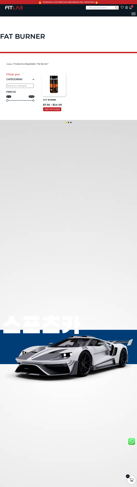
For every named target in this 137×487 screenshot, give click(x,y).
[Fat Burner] (54, 84)
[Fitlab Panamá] (14, 7)
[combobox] (20, 85)
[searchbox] (20, 86)
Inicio (9, 64)
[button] (66, 122)
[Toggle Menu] (133, 14)
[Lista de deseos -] (122, 8)
